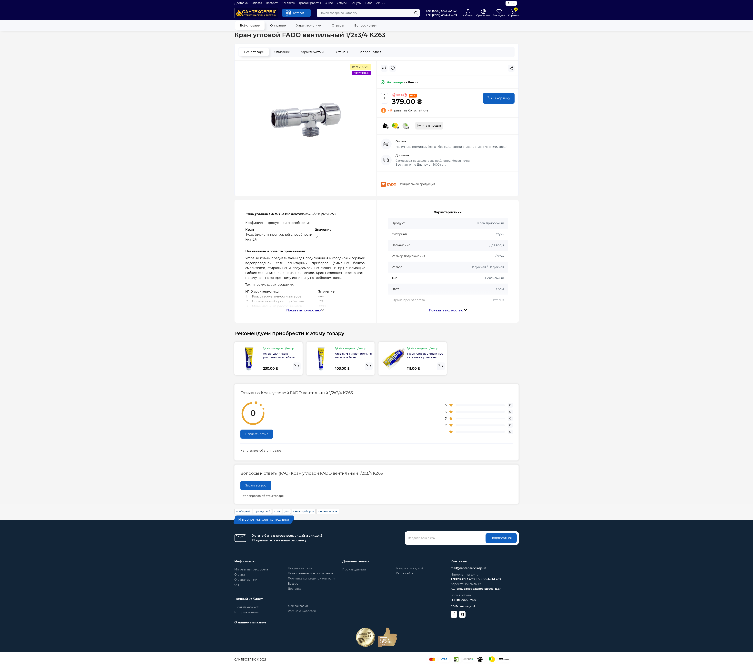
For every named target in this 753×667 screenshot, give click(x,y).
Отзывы (338, 25)
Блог (368, 3)
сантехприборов (303, 511)
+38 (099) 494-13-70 (441, 15)
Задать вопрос (255, 485)
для (287, 511)
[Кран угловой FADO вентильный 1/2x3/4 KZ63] (305, 120)
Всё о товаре (250, 25)
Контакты (288, 3)
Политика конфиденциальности (311, 578)
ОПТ (237, 585)
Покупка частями (300, 568)
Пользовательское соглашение (311, 573)
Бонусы (356, 3)
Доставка (241, 3)
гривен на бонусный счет (409, 110)
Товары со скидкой (410, 568)
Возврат (272, 3)
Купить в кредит (429, 125)
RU (509, 3)
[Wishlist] (392, 68)
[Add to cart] (297, 366)
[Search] (416, 13)
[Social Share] (511, 68)
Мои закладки (298, 606)
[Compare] (384, 68)
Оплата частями (245, 579)
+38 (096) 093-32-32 (441, 11)
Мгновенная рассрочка (251, 569)
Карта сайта (404, 573)
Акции (381, 3)
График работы (310, 3)
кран (277, 511)
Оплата (257, 3)
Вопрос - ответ (365, 25)
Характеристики (308, 25)
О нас (329, 3)
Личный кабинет (246, 607)
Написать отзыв (256, 434)
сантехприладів (327, 511)
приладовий (262, 511)
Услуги (342, 3)
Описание (278, 25)
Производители (354, 569)
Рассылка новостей (302, 611)
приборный (243, 511)
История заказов (246, 612)
